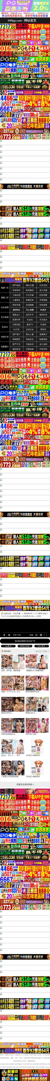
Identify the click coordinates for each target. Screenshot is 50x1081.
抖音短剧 (16, 325)
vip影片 (8, 646)
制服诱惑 (43, 339)
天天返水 (43, 320)
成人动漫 (43, 290)
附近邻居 (16, 305)
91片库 (16, 329)
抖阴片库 (5, 337)
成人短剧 (43, 344)
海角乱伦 (30, 339)
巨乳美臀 (43, 295)
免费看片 (5, 347)
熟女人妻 (30, 334)
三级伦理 (16, 295)
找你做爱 (43, 305)
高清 (31, 635)
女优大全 (30, 329)
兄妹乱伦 (30, 344)
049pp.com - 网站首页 (22, 20)
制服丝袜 (30, 300)
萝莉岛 (43, 329)
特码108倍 (25, 646)
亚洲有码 (16, 290)
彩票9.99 (16, 320)
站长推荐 (5, 307)
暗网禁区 (16, 339)
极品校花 (16, 349)
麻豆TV (30, 325)
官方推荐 (5, 317)
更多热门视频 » (42, 651)
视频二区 (5, 298)
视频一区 (5, 288)
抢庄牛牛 (30, 315)
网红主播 (30, 285)
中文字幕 (30, 295)
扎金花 (30, 320)
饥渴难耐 (30, 305)
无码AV (5, 327)
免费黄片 (43, 334)
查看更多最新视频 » (25, 784)
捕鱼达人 (16, 315)
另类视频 (43, 300)
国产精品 (16, 285)
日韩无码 (43, 349)
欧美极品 (30, 290)
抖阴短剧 (30, 349)
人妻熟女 (16, 300)
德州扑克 (43, 315)
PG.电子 (41, 646)
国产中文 (16, 344)
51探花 (43, 325)
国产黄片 (16, 334)
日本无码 (43, 285)
